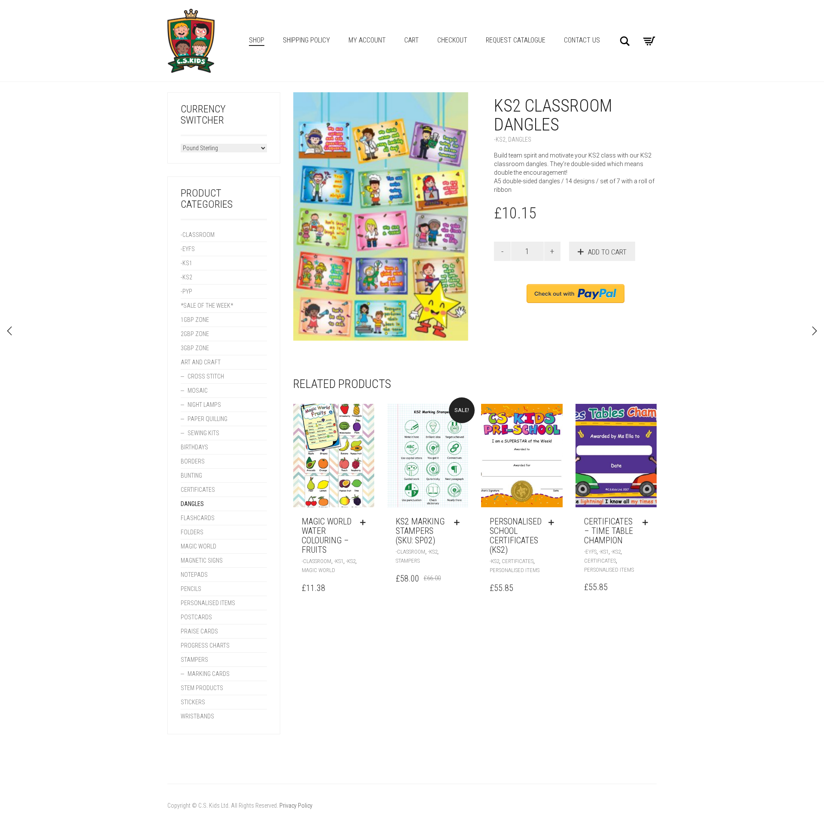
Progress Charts (205, 645)
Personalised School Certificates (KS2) (516, 535)
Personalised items (514, 570)
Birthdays (194, 447)
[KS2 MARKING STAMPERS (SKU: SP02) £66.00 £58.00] (9, 331)
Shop (256, 40)
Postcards (196, 617)
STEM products (202, 688)
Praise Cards (199, 631)
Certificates (517, 561)
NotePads (194, 574)
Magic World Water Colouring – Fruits (326, 535)
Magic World (318, 570)
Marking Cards (209, 673)
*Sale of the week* (207, 305)
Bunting (191, 475)
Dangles (519, 139)
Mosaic (198, 390)
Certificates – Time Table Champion (608, 530)
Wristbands (197, 716)
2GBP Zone (195, 333)
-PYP (186, 291)
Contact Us (582, 40)
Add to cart (607, 252)
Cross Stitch (206, 376)
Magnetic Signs (202, 560)
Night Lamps (204, 404)
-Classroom (316, 561)
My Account (367, 40)
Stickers (193, 702)
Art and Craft (201, 362)
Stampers (408, 560)
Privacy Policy (295, 805)
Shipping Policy (306, 40)
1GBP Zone (195, 319)
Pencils (191, 588)
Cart (411, 40)
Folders (192, 532)
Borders (193, 461)
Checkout (452, 40)
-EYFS (590, 551)
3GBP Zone (195, 348)
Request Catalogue (515, 40)
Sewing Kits (203, 433)
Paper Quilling (207, 418)
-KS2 (500, 139)
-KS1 (338, 561)
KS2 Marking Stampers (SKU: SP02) (420, 530)
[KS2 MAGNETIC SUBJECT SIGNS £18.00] (814, 331)
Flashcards (198, 518)
